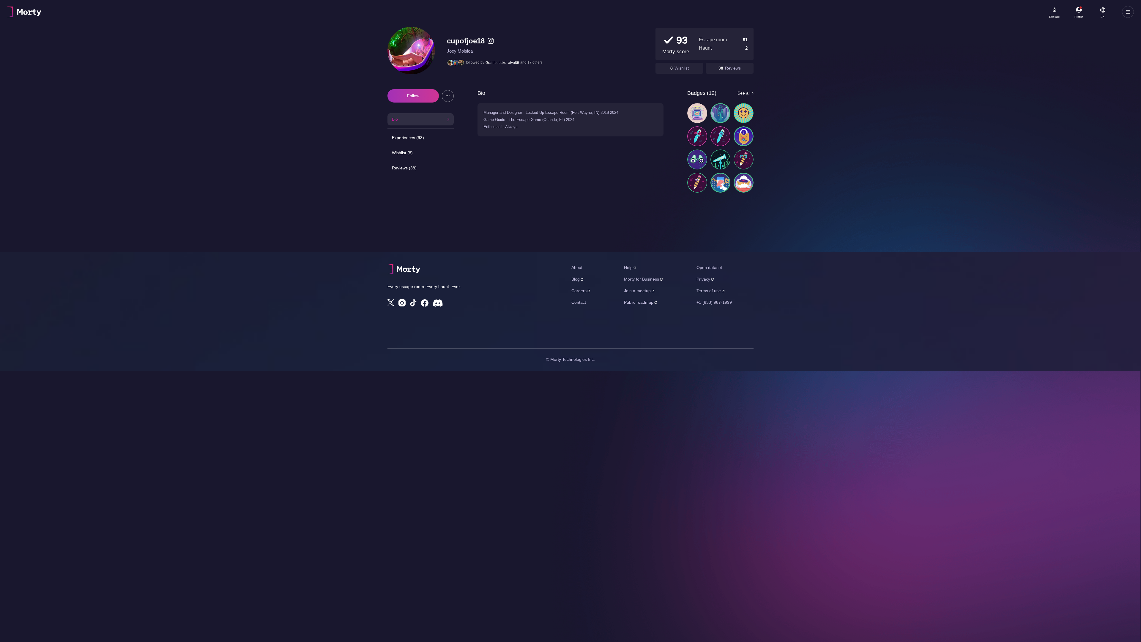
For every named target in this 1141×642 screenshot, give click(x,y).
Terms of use (708, 290)
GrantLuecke (496, 63)
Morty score (675, 51)
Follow (413, 95)
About (576, 267)
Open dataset (709, 267)
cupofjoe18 (466, 41)
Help (628, 267)
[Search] (212, 12)
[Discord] (438, 303)
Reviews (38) (404, 168)
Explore (1054, 16)
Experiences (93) (408, 137)
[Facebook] (424, 303)
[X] (390, 302)
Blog (575, 279)
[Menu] (1128, 12)
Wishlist (681, 68)
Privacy (703, 279)
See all (743, 93)
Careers (579, 290)
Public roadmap (638, 302)
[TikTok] (413, 303)
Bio (395, 119)
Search (73, 9)
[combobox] (176, 14)
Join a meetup (637, 290)
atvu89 (513, 63)
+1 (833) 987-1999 (714, 302)
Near (149, 9)
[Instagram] (402, 302)
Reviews (733, 68)
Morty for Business (641, 279)
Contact (578, 302)
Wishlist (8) (402, 152)
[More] (448, 96)
